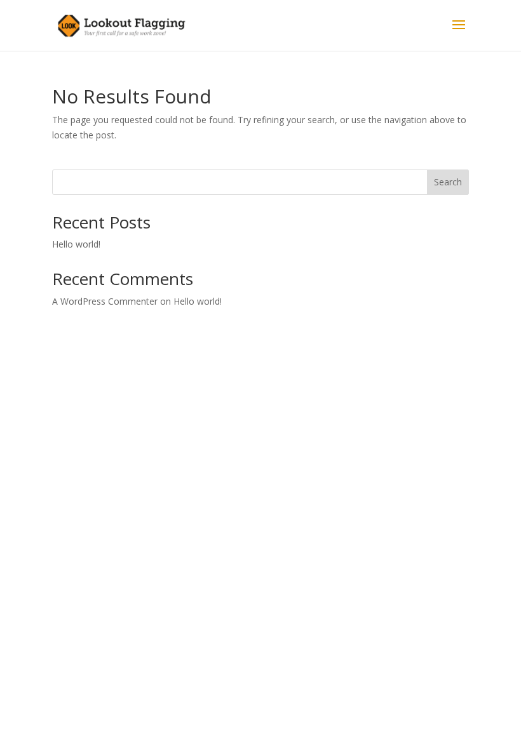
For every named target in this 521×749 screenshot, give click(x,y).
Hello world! (76, 244)
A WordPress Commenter (105, 301)
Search (448, 182)
